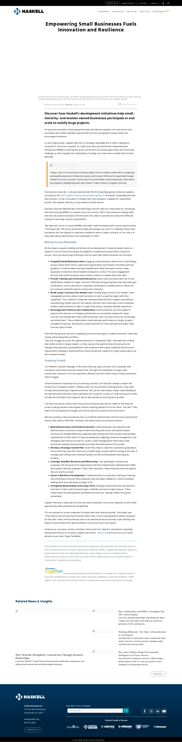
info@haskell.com (31, 719)
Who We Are (132, 11)
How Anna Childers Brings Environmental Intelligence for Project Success (138, 653)
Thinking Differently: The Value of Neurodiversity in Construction (142, 633)
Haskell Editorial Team (129, 104)
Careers (154, 3)
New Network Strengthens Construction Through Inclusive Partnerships (49, 656)
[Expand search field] (168, 3)
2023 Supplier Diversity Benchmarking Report (82, 195)
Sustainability (159, 11)
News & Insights (128, 3)
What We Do (145, 11)
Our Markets (103, 11)
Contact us (101, 532)
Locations (143, 3)
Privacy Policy (100, 740)
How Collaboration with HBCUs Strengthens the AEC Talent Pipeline (141, 613)
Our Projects (118, 11)
